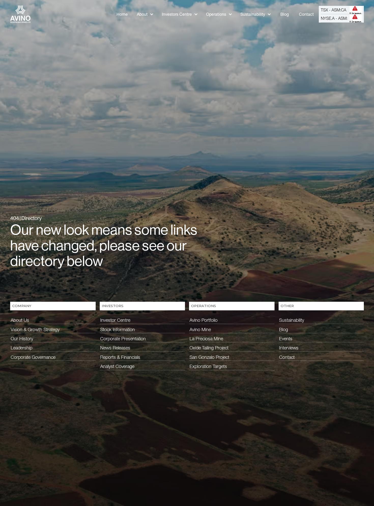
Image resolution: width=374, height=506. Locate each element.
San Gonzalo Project (209, 357)
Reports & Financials (120, 357)
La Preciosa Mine (206, 339)
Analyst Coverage (117, 366)
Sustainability (252, 14)
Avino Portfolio (204, 320)
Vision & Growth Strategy (35, 329)
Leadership (21, 348)
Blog (284, 14)
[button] (145, 14)
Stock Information (117, 329)
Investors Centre (177, 14)
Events (285, 339)
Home (122, 14)
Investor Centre (115, 320)
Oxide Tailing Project (209, 348)
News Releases (115, 348)
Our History (22, 339)
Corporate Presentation (123, 339)
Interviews (288, 348)
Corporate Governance (33, 357)
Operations (216, 14)
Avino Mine (200, 329)
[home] (20, 14)
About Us (20, 320)
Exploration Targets (208, 366)
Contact (306, 14)
